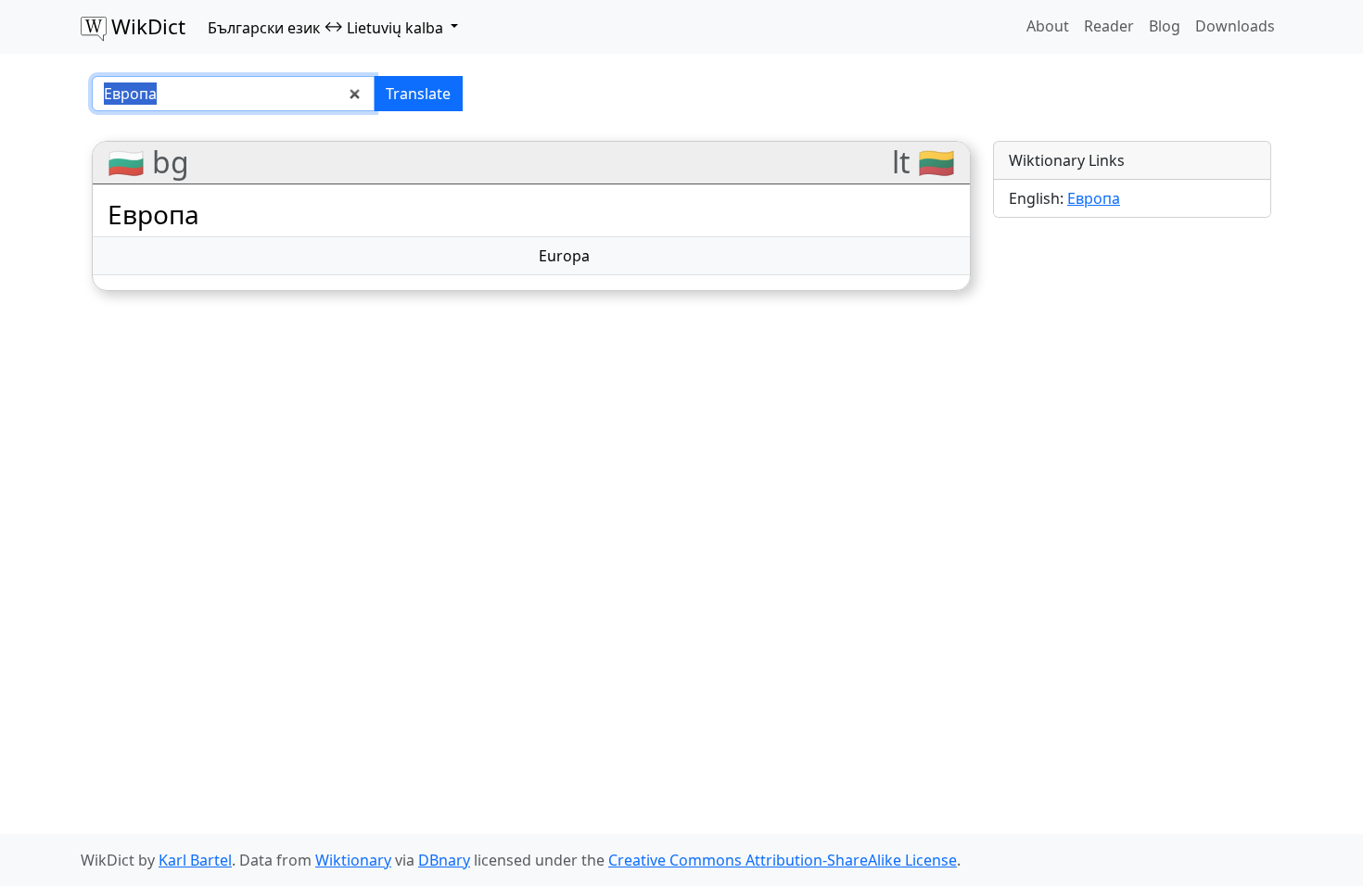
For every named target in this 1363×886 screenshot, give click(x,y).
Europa (564, 256)
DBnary (444, 860)
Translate (418, 93)
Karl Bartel (195, 860)
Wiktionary (353, 860)
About (1047, 26)
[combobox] (233, 93)
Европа (1093, 198)
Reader (1109, 26)
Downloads (1235, 26)
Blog (1164, 26)
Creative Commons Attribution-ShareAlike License (782, 860)
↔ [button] (325, 27)
